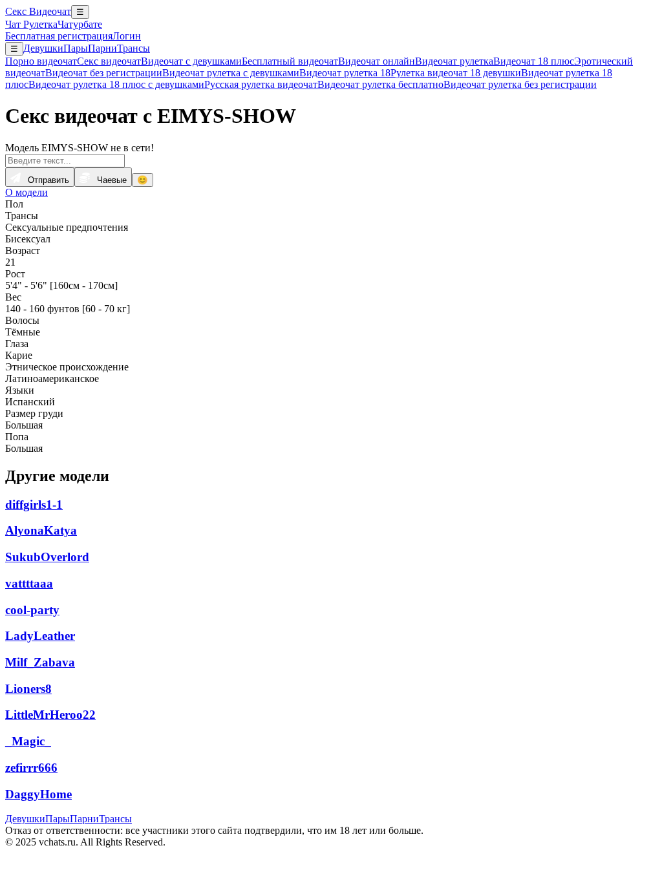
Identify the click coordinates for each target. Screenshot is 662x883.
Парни (102, 48)
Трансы (133, 48)
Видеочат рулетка (454, 61)
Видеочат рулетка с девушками (230, 72)
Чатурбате (80, 24)
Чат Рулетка (31, 24)
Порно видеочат (41, 61)
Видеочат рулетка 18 (344, 72)
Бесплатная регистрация (58, 35)
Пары (75, 48)
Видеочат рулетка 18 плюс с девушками (116, 84)
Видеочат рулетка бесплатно (380, 84)
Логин (126, 35)
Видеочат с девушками (191, 61)
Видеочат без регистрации (103, 72)
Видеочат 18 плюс (533, 61)
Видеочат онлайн (376, 61)
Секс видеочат (109, 61)
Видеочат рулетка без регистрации (520, 84)
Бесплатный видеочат (290, 61)
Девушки (43, 48)
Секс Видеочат (38, 11)
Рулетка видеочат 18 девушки (455, 72)
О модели (26, 192)
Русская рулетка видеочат (260, 84)
